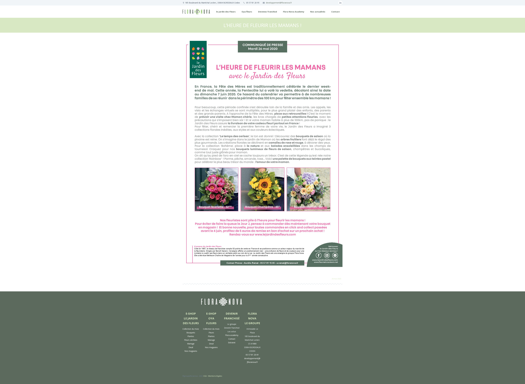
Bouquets (190, 332)
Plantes (190, 336)
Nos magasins (190, 351)
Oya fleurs (247, 11)
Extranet (231, 342)
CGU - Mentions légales (212, 376)
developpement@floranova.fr (279, 2)
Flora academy (231, 335)
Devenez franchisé (267, 11)
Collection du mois (191, 329)
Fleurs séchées (190, 340)
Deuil (191, 347)
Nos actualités (317, 11)
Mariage (190, 343)
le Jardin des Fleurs (226, 11)
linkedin (340, 3)
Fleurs (211, 332)
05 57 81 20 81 (252, 354)
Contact (335, 11)
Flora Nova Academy (293, 11)
